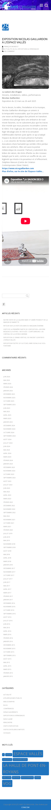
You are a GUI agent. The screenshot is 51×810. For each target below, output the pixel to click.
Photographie (27, 777)
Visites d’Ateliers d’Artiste (13, 729)
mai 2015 (6, 662)
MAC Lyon (6, 777)
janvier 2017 (8, 600)
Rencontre (7, 722)
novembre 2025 (9, 398)
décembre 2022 (9, 506)
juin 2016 (6, 624)
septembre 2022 (9, 512)
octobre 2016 (8, 610)
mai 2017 (6, 586)
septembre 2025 (9, 405)
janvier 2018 (8, 565)
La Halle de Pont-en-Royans (24, 768)
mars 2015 (7, 669)
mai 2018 (6, 554)
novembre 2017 (9, 572)
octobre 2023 (8, 474)
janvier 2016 (8, 641)
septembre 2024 (9, 436)
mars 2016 (7, 634)
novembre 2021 (9, 520)
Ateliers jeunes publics (12, 698)
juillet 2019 (7, 533)
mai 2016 (6, 627)
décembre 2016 (9, 603)
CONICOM (25, 807)
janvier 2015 (8, 676)
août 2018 (7, 551)
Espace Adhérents (10, 712)
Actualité (8, 49)
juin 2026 (6, 377)
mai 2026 (6, 380)
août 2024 (7, 439)
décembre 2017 (9, 568)
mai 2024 (6, 450)
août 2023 (7, 481)
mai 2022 (6, 516)
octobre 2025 (8, 401)
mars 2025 (7, 418)
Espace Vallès (28, 753)
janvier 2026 (8, 391)
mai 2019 (6, 540)
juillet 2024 (7, 443)
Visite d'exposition (10, 726)
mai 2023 (6, 492)
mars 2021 (7, 526)
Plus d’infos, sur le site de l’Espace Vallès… (23, 171)
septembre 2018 (9, 547)
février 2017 (8, 596)
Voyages (6, 733)
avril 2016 (7, 631)
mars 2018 (7, 561)
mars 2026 (7, 384)
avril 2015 (7, 666)
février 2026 (8, 387)
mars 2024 (7, 457)
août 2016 (7, 617)
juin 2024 (6, 446)
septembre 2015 (9, 655)
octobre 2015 (8, 652)
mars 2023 (7, 499)
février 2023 (8, 502)
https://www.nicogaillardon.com (18, 168)
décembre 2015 (9, 645)
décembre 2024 (9, 425)
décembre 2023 (9, 467)
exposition (7, 759)
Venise (37, 777)
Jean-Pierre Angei (20, 759)
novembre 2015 (9, 648)
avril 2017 (7, 589)
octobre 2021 (8, 523)
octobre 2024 (8, 432)
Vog (7, 783)
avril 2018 (7, 558)
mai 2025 (6, 411)
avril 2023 (7, 495)
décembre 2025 (9, 394)
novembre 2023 (9, 471)
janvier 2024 (8, 464)
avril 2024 (7, 453)
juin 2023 (6, 488)
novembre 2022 (9, 509)
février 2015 (8, 673)
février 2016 (8, 638)
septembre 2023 (9, 478)
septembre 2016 (9, 614)
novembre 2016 (9, 607)
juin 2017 (6, 582)
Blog (15, 49)
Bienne (8, 755)
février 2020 (8, 530)
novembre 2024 (9, 429)
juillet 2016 (7, 621)
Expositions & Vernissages (28, 49)
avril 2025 (7, 415)
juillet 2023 (7, 485)
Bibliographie (9, 702)
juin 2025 (6, 408)
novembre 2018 (9, 544)
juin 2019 (6, 537)
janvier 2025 (8, 422)
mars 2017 (7, 593)
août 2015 (7, 659)
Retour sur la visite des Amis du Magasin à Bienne (23, 326)
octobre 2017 (8, 575)
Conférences (8, 708)
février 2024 (8, 460)
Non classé (7, 719)
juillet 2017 (7, 579)
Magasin (16, 777)
